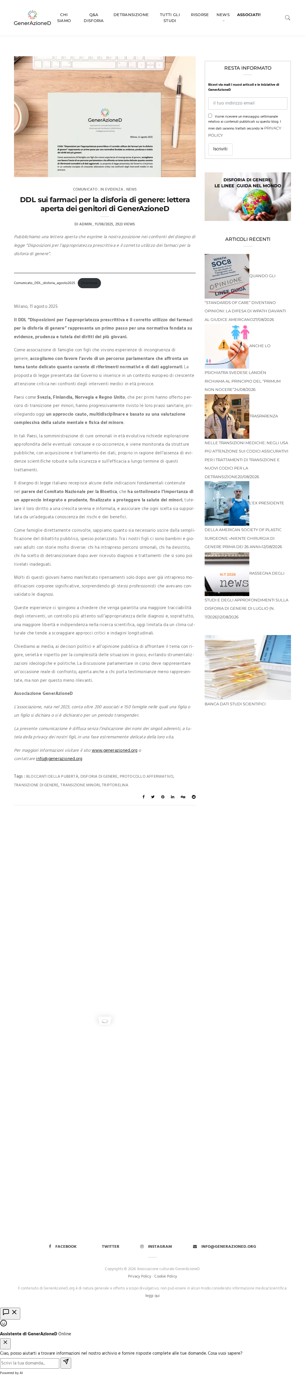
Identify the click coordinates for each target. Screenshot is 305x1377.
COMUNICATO (85, 189)
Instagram (160, 1246)
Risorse (200, 14)
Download (89, 283)
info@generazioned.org (59, 758)
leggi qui (152, 1296)
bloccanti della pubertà (52, 776)
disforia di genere (99, 776)
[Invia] (65, 1363)
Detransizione (131, 14)
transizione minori (80, 785)
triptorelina (115, 785)
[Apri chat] (10, 1314)
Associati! (249, 14)
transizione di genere (36, 785)
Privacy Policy (139, 1276)
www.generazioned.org (115, 750)
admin (85, 224)
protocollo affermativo (147, 776)
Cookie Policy (165, 1276)
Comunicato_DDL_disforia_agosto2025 (44, 283)
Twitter (110, 1246)
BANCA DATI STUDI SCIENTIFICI (235, 703)
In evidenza (111, 189)
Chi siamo (64, 17)
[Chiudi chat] (5, 1343)
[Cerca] (287, 17)
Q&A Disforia (94, 17)
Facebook (66, 1246)
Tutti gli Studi (170, 17)
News (223, 14)
